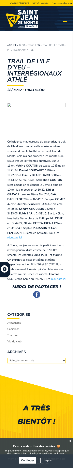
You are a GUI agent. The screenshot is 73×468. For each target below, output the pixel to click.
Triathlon (34, 45)
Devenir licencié (40, 3)
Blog (22, 45)
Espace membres (60, 3)
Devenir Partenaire (19, 3)
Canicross (13, 329)
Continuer (27, 460)
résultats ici (14, 237)
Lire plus (47, 460)
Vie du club (14, 341)
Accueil (11, 45)
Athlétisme (14, 323)
